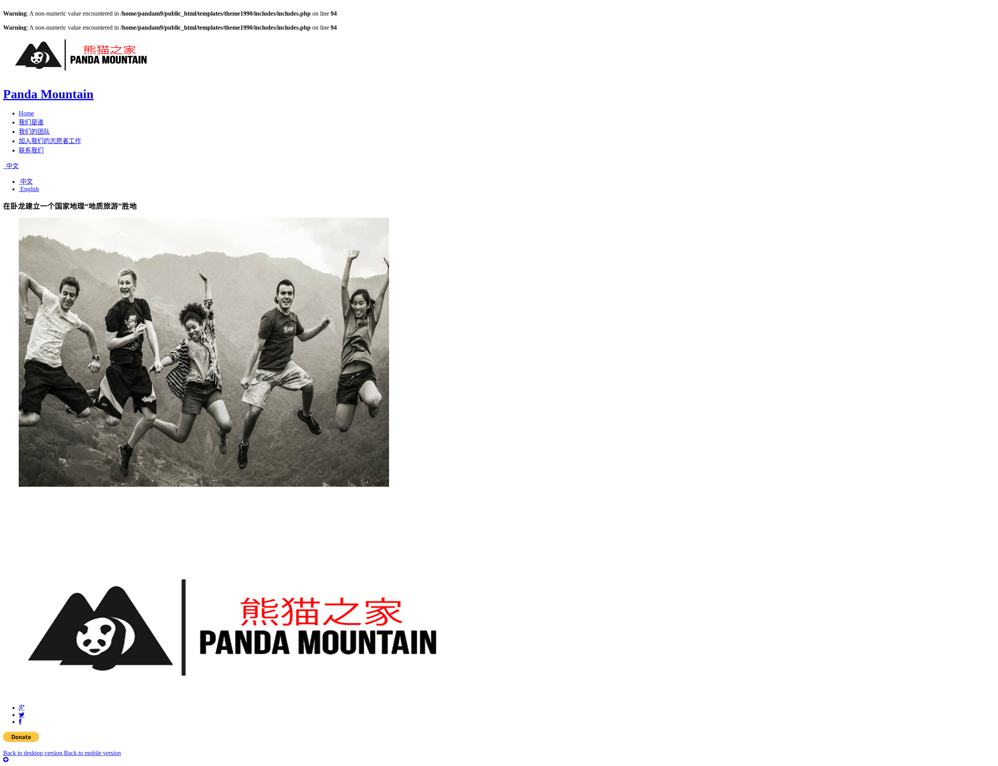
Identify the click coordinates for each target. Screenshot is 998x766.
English (29, 189)
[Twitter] (22, 715)
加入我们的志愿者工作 (50, 141)
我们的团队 (34, 131)
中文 (12, 166)
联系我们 (31, 150)
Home (26, 113)
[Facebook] (20, 722)
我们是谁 (31, 122)
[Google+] (22, 708)
